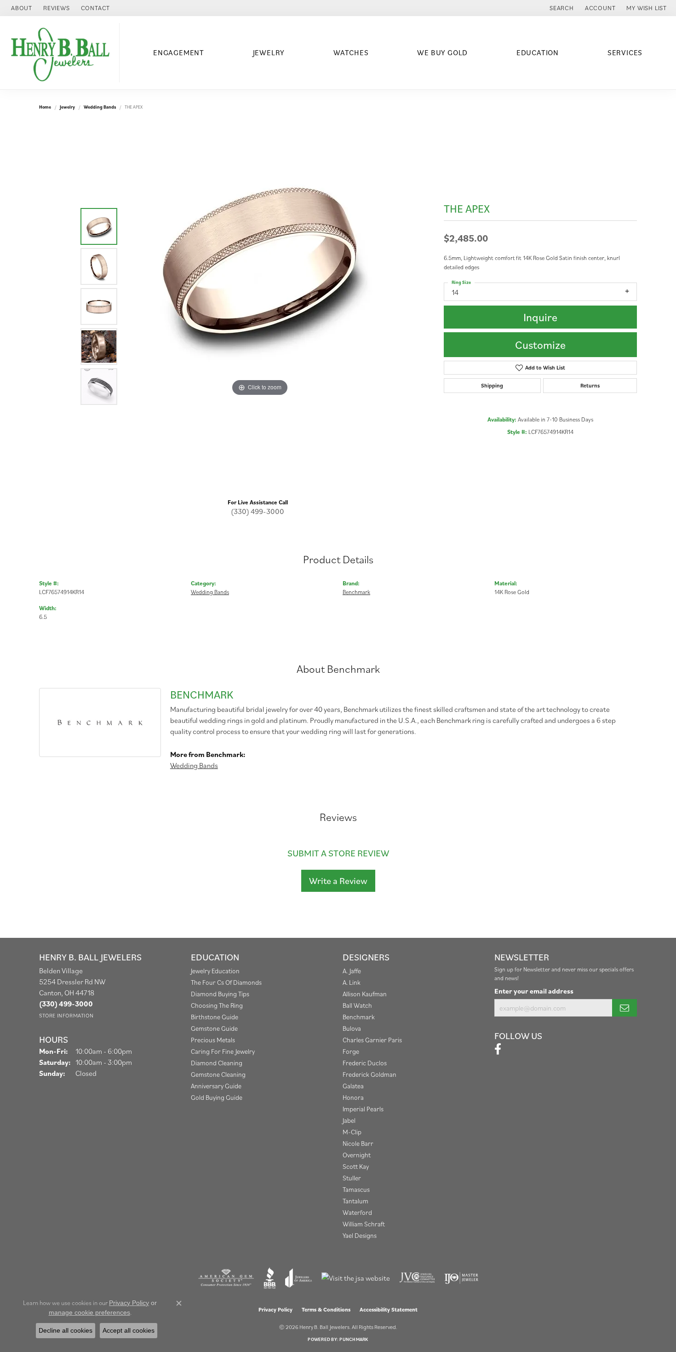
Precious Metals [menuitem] (213, 1039)
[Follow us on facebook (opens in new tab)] (497, 1049)
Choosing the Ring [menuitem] (217, 1005)
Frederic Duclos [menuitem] (365, 1062)
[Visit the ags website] (226, 1277)
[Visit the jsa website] (355, 1277)
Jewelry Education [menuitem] (215, 970)
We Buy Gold (442, 52)
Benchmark (356, 592)
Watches (351, 52)
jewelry (67, 107)
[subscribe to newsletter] (624, 1008)
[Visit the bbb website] (270, 1277)
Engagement (178, 52)
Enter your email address (533, 990)
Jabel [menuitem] (349, 1120)
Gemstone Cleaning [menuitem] (218, 1074)
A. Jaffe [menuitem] (352, 970)
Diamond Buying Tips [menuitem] (220, 993)
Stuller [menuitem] (352, 1177)
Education (537, 52)
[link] (20, 8)
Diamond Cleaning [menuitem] (216, 1062)
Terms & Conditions (326, 1309)
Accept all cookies (129, 1330)
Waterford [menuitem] (357, 1212)
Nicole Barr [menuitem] (358, 1143)
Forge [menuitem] (351, 1051)
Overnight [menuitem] (357, 1154)
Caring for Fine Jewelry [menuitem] (223, 1051)
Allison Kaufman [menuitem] (365, 993)
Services (624, 52)
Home (45, 107)
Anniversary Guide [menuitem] (216, 1085)
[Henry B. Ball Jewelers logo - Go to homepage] (62, 52)
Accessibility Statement (389, 1309)
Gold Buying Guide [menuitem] (216, 1097)
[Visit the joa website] (298, 1277)
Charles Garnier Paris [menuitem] (372, 1039)
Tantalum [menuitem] (355, 1200)
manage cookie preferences (89, 1312)
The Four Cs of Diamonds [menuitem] (226, 982)
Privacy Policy (275, 1309)
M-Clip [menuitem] (352, 1131)
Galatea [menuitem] (353, 1085)
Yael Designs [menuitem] (360, 1235)
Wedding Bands (100, 107)
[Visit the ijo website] (461, 1277)
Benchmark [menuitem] (359, 1016)
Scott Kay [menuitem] (356, 1166)
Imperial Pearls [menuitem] (363, 1108)
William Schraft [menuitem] (364, 1223)
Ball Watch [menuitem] (357, 1005)
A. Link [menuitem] (352, 982)
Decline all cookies (65, 1330)
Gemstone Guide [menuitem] (214, 1028)
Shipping (492, 385)
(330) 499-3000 (257, 511)
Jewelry (269, 52)
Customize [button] (540, 344)
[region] (260, 306)
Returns (590, 385)
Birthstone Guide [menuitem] (214, 1016)
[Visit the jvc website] (417, 1277)
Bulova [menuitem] (352, 1028)
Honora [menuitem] (353, 1097)
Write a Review (338, 881)
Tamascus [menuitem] (356, 1189)
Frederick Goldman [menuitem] (369, 1074)
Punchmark (353, 1339)
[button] (561, 8)
